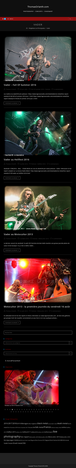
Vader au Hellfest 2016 (16, 159)
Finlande (30, 427)
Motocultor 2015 (54, 437)
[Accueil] (26, 28)
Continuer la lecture (12, 103)
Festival (47, 89)
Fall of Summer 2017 (23, 427)
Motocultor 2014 (43, 437)
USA (23, 443)
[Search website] (70, 19)
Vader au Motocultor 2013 (18, 234)
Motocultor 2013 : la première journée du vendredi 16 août (37, 306)
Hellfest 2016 (41, 164)
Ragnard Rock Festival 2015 (38, 440)
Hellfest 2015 (11, 432)
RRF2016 (62, 440)
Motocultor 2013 (44, 238)
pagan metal (13, 440)
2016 (6, 423)
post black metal (27, 440)
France (47, 427)
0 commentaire (58, 89)
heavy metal (58, 427)
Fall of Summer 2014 (12, 427)
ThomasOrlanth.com (38, 6)
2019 (19, 423)
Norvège (6, 440)
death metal (62, 423)
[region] (31, 392)
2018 (15, 423)
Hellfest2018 (34, 432)
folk (34, 427)
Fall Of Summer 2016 (37, 89)
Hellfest (64, 427)
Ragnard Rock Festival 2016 (52, 440)
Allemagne (24, 423)
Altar (29, 423)
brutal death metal (52, 423)
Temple (10, 443)
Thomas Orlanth (11, 89)
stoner (67, 440)
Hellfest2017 (26, 432)
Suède (6, 443)
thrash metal (17, 443)
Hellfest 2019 (41, 432)
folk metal (39, 427)
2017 (10, 423)
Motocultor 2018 (65, 437)
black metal (42, 423)
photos (20, 440)
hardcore (53, 427)
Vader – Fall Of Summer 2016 (20, 84)
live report (24, 437)
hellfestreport (48, 432)
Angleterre (34, 423)
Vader (48, 28)
